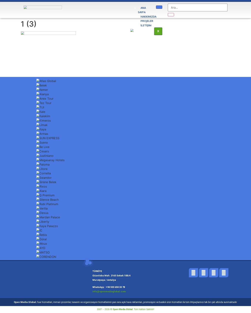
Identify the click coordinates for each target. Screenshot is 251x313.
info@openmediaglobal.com (109, 291)
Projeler (147, 21)
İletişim (146, 25)
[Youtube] (223, 272)
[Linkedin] (203, 272)
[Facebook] (193, 272)
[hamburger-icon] (159, 7)
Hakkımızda (148, 16)
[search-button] (171, 14)
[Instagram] (213, 272)
